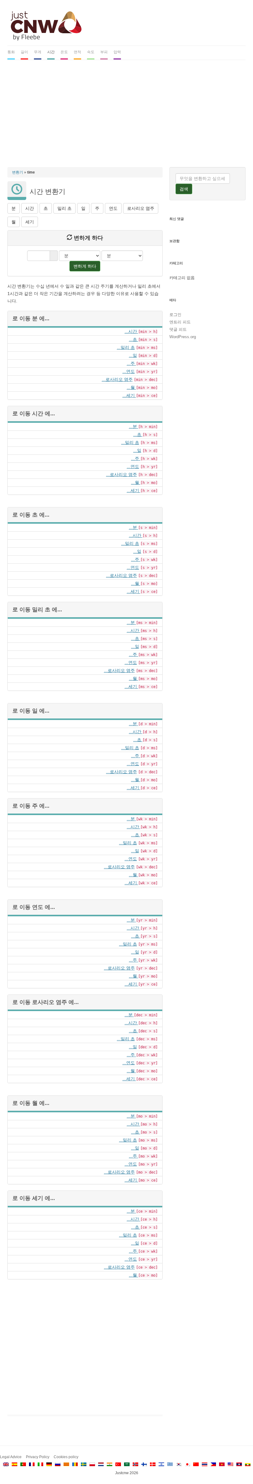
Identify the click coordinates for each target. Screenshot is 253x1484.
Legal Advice (11, 1457)
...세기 (129, 395)
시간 (51, 52)
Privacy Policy (37, 1457)
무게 (37, 52)
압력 (117, 52)
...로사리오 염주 (117, 379)
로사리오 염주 (140, 208)
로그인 (175, 314)
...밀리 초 (126, 347)
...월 (131, 387)
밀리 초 (64, 208)
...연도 (128, 371)
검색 (184, 188)
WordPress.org (182, 336)
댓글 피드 (178, 329)
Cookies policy (66, 1457)
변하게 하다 (84, 266)
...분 (133, 426)
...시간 (131, 331)
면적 (77, 52)
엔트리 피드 (180, 322)
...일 (133, 355)
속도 (90, 52)
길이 (24, 52)
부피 (104, 52)
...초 (133, 339)
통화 (11, 52)
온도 (64, 52)
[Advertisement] (126, 110)
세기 (29, 221)
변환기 (17, 172)
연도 (113, 208)
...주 (131, 363)
